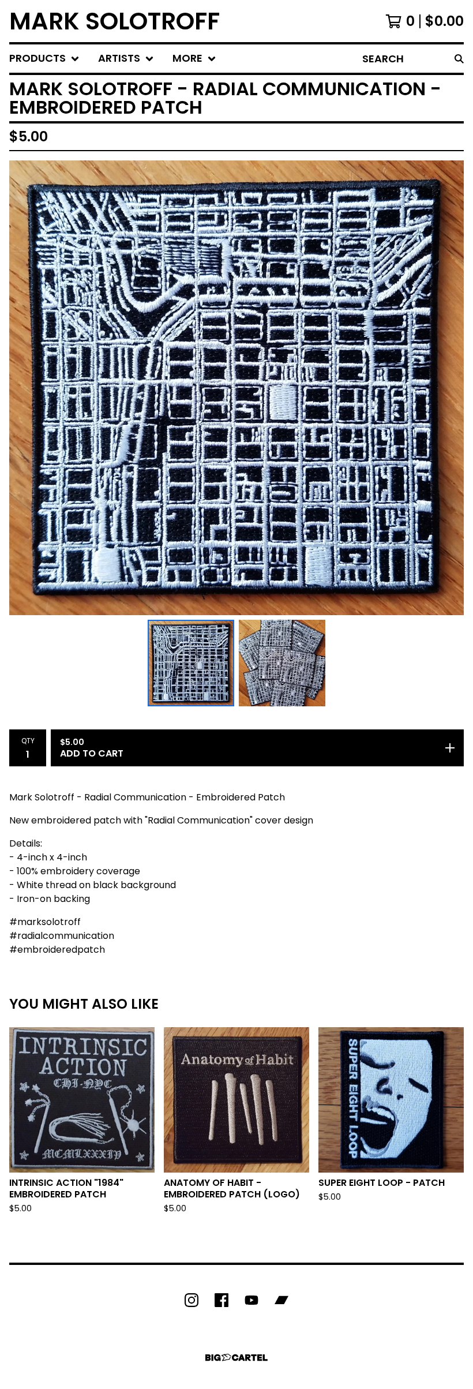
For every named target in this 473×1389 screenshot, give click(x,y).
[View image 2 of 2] (282, 663)
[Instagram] (191, 1300)
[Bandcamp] (281, 1300)
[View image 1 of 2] (191, 663)
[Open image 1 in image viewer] (236, 387)
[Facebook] (221, 1300)
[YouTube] (251, 1300)
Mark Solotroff (114, 21)
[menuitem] (44, 58)
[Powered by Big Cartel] (236, 1357)
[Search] (459, 58)
